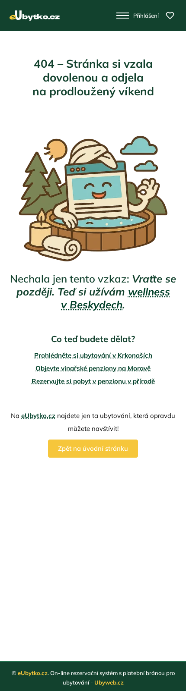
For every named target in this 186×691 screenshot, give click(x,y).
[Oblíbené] (170, 15)
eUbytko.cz (38, 415)
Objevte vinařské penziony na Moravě (93, 368)
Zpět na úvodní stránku (93, 448)
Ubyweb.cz (109, 682)
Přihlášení (146, 15)
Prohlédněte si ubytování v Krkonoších (93, 355)
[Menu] (122, 15)
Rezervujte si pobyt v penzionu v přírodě (93, 381)
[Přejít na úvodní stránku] (35, 15)
